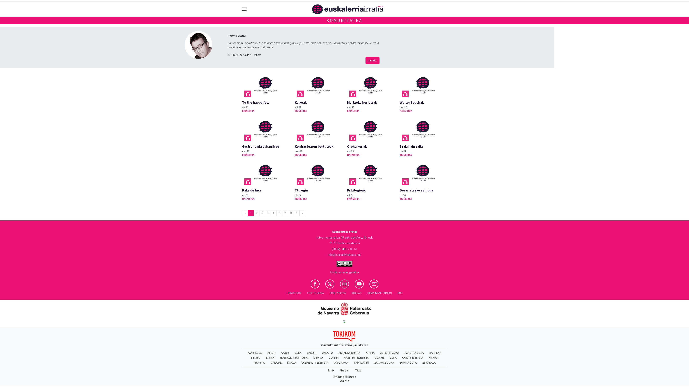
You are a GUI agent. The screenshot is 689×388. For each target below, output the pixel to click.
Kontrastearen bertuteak (314, 146)
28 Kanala (429, 362)
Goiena (333, 357)
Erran (270, 357)
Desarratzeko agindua (416, 190)
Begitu (255, 357)
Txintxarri (361, 362)
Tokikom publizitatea (344, 376)
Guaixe (379, 357)
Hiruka (433, 357)
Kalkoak (301, 102)
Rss (400, 293)
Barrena (435, 352)
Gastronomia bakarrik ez (260, 146)
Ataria (370, 352)
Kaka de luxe (252, 190)
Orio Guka (341, 362)
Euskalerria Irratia (294, 357)
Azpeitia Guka (389, 352)
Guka (393, 357)
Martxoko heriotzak (362, 102)
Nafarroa (406, 111)
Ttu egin (301, 190)
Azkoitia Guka (414, 352)
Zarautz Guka (384, 362)
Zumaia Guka (408, 362)
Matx (331, 370)
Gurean (345, 370)
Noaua (291, 362)
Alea (298, 352)
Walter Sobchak (412, 102)
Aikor (271, 352)
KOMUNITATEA (344, 20)
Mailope (276, 362)
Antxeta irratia (349, 352)
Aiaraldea (255, 352)
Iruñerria (248, 111)
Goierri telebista (356, 357)
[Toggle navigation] (244, 9)
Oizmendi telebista (315, 362)
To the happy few (255, 102)
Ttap (358, 370)
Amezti (312, 352)
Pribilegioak (356, 190)
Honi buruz (294, 293)
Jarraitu (372, 60)
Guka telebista (412, 357)
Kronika (259, 362)
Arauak (356, 293)
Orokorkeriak (357, 146)
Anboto (327, 352)
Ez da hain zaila (411, 146)
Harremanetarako (379, 293)
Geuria (318, 357)
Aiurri (285, 352)
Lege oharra (315, 293)
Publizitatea (338, 293)
